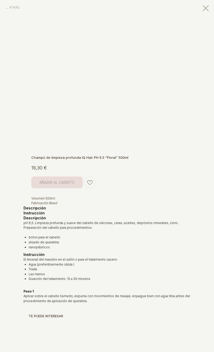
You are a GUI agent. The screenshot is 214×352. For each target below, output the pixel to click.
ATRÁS (14, 7)
